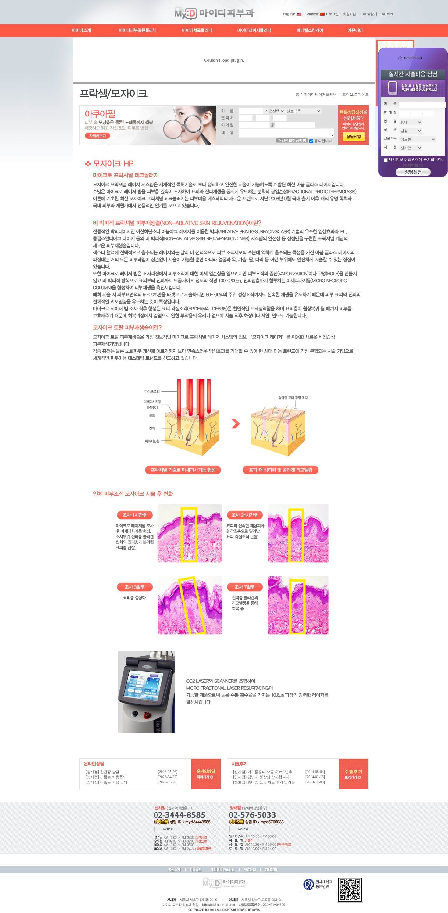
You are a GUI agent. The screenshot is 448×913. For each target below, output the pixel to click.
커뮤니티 (354, 30)
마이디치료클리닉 (197, 30)
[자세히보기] (413, 165)
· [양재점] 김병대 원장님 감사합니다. (260, 777)
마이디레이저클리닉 (254, 30)
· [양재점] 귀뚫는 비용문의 (105, 777)
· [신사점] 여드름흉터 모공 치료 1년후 (261, 772)
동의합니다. (323, 141)
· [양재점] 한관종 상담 (101, 772)
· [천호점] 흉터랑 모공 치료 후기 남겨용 (263, 782)
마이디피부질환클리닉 (138, 30)
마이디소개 (82, 30)
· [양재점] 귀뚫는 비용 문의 (105, 782)
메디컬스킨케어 (310, 30)
